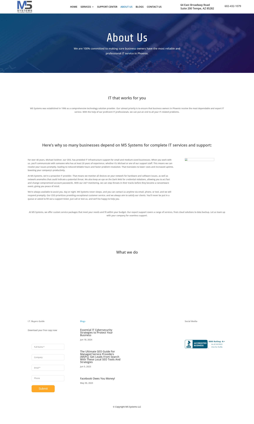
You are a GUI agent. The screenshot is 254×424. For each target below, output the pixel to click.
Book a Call (77, 72)
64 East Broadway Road (195, 5)
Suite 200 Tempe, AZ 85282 (197, 8)
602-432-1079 (233, 6)
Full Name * (37, 342)
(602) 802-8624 (146, 358)
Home (73, 7)
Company (36, 353)
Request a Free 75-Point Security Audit (167, 72)
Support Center (107, 7)
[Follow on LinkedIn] (193, 331)
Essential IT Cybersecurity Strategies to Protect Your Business (96, 332)
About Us (126, 7)
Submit (43, 388)
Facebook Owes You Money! (97, 378)
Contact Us (154, 7)
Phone (35, 374)
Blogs (140, 7)
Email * (35, 363)
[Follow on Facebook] (187, 331)
